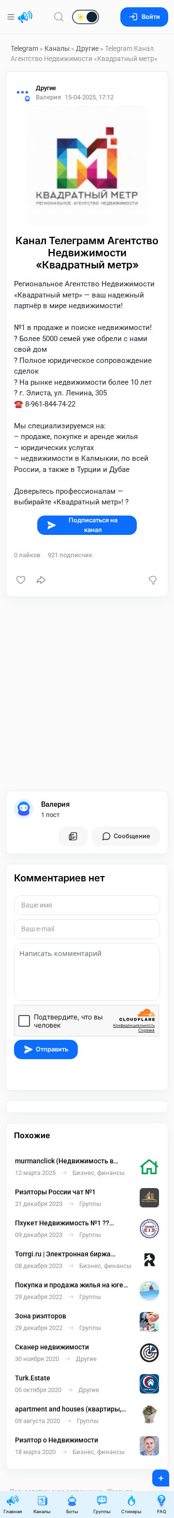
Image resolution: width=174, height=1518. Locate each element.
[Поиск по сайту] (59, 16)
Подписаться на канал (93, 524)
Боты (72, 1511)
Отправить (52, 1049)
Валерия (55, 804)
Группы (102, 1511)
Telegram (24, 48)
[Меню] (12, 17)
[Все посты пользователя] (72, 836)
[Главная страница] (25, 17)
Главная (12, 1511)
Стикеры (131, 1511)
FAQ (161, 1511)
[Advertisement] (87, 694)
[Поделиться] (41, 580)
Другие (87, 48)
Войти (151, 16)
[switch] (54, 17)
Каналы (57, 48)
